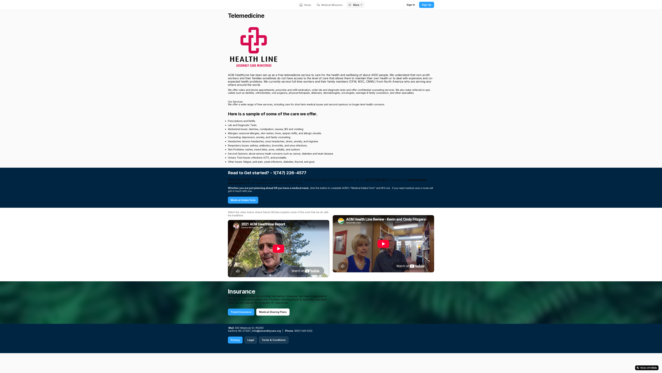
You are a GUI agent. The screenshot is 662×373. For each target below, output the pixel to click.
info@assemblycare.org (266, 330)
